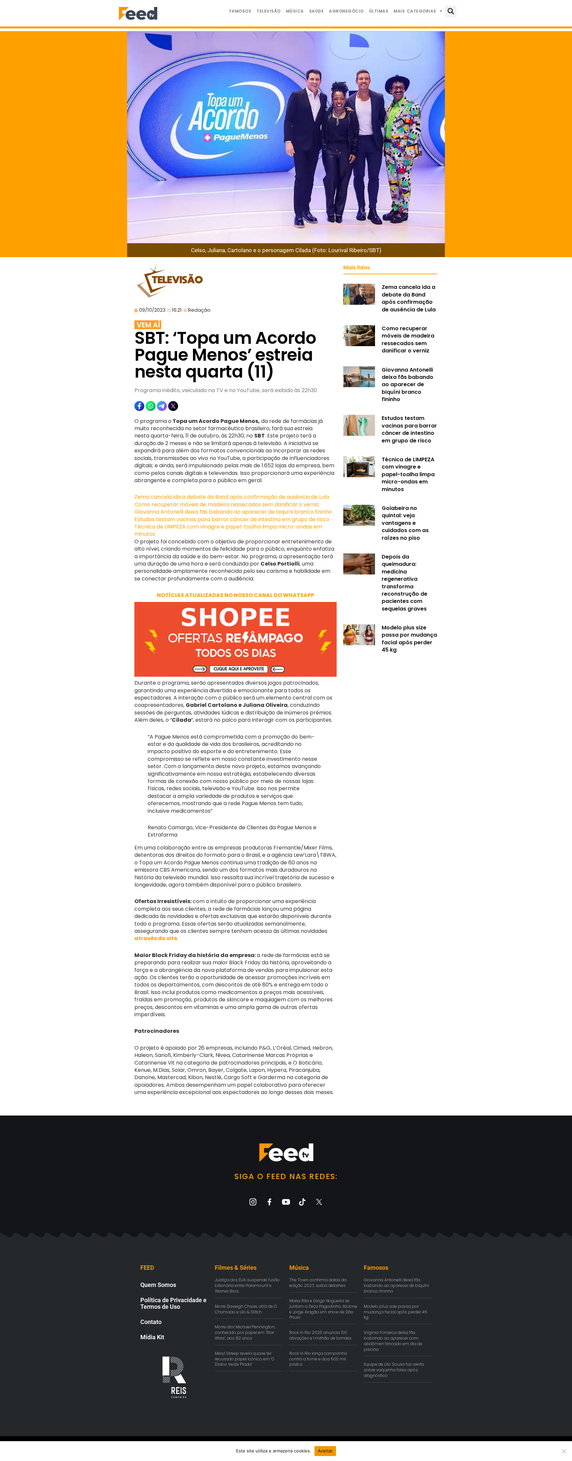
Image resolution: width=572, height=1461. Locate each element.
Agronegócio (346, 11)
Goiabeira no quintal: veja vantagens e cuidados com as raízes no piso (405, 523)
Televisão (269, 11)
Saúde (316, 11)
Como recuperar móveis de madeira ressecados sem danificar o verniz (226, 504)
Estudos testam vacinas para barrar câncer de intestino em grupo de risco (231, 519)
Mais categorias (415, 11)
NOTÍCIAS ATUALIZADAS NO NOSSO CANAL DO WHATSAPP (235, 595)
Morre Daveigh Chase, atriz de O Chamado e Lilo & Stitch (246, 1309)
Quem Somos (158, 1284)
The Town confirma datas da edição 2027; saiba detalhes (318, 1282)
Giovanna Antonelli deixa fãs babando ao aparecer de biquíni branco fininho (233, 512)
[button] (450, 11)
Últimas (379, 11)
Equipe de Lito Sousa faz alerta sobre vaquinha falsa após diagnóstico (394, 1369)
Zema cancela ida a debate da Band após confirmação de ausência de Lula (231, 497)
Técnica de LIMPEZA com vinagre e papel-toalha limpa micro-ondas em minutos (228, 530)
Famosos (240, 11)
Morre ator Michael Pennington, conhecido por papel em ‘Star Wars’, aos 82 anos (245, 1332)
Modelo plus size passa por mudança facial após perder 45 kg (409, 639)
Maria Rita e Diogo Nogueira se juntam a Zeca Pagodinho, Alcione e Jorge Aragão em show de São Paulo (323, 1309)
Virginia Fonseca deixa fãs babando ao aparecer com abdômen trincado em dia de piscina (393, 1341)
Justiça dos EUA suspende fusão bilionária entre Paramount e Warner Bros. (247, 1285)
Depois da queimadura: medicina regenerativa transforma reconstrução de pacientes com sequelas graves (404, 583)
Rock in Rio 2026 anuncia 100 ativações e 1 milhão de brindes (320, 1335)
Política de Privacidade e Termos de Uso (173, 1303)
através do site (155, 938)
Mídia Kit (152, 1337)
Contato (151, 1321)
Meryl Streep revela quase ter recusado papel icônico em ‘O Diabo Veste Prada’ (244, 1358)
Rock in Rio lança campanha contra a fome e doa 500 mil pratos (318, 1358)
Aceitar (325, 1450)
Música (295, 11)
